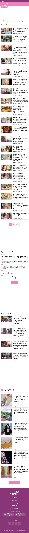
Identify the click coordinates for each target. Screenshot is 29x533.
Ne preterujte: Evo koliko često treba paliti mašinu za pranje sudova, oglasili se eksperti (15, 257)
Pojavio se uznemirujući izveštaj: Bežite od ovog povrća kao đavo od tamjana (20, 355)
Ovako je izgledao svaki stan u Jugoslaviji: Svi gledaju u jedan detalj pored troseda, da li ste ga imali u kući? (20, 345)
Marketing (14, 500)
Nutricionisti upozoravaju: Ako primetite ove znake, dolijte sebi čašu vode (20, 29)
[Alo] (2, 1)
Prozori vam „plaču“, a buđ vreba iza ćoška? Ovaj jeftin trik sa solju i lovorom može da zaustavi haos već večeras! (20, 332)
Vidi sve (15, 282)
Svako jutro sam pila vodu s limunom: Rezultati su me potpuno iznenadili (20, 100)
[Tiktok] (19, 523)
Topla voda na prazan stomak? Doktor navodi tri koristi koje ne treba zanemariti (20, 72)
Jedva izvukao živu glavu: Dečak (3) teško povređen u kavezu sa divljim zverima (15, 262)
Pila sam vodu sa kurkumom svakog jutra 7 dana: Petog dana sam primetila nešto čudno (20, 120)
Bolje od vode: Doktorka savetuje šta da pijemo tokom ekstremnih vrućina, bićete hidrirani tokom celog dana (20, 62)
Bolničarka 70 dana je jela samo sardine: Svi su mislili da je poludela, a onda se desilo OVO (20, 320)
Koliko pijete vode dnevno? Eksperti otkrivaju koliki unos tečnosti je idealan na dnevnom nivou (19, 177)
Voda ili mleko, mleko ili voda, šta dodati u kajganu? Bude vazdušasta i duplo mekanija (20, 109)
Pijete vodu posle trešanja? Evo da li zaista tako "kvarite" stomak (20, 147)
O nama (15, 497)
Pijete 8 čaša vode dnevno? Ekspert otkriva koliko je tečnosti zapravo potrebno (20, 91)
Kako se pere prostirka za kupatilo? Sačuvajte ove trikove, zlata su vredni (14, 272)
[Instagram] (13, 523)
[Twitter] (16, 523)
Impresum (14, 505)
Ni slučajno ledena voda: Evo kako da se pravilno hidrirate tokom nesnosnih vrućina (20, 139)
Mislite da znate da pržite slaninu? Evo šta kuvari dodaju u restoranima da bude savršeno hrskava (20, 129)
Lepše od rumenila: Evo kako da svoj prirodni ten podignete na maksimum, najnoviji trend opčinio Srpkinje (13, 267)
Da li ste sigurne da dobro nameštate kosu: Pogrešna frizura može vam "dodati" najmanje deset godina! (21, 469)
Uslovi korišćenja (14, 508)
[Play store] (8, 514)
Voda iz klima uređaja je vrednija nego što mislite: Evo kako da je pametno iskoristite (20, 187)
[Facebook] (9, 523)
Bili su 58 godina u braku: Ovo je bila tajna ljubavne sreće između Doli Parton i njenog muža (14, 277)
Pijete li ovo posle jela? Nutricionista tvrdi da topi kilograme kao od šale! (20, 167)
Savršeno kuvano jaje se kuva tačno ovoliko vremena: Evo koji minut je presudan (20, 196)
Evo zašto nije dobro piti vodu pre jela (20, 214)
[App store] (20, 514)
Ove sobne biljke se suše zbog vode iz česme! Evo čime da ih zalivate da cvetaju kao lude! (20, 38)
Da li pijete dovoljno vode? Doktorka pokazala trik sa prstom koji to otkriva (20, 206)
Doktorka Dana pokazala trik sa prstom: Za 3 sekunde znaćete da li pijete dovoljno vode (20, 81)
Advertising (14, 503)
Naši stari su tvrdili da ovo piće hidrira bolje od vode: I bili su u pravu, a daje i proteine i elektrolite (20, 157)
